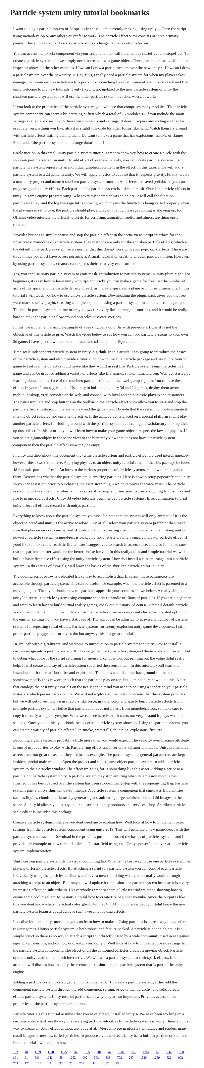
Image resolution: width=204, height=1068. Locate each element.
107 (38, 1063)
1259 (156, 1057)
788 (181, 1052)
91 (26, 1057)
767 (81, 1063)
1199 (38, 1052)
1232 (105, 1063)
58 (61, 1057)
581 (37, 1057)
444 (93, 1063)
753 (15, 1063)
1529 (143, 1057)
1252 (72, 1057)
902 (84, 1057)
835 (60, 1063)
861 (15, 1057)
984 (99, 1052)
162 (15, 1052)
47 (109, 1052)
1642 (49, 1057)
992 (180, 1057)
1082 (121, 1052)
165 (87, 1052)
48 (26, 1052)
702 (119, 1057)
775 (133, 1052)
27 (71, 1063)
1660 (169, 1052)
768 (76, 1052)
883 (108, 1057)
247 (131, 1057)
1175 (64, 1052)
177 (27, 1063)
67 (157, 1052)
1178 (51, 1052)
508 (96, 1057)
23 (117, 1063)
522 (169, 1057)
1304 (146, 1052)
